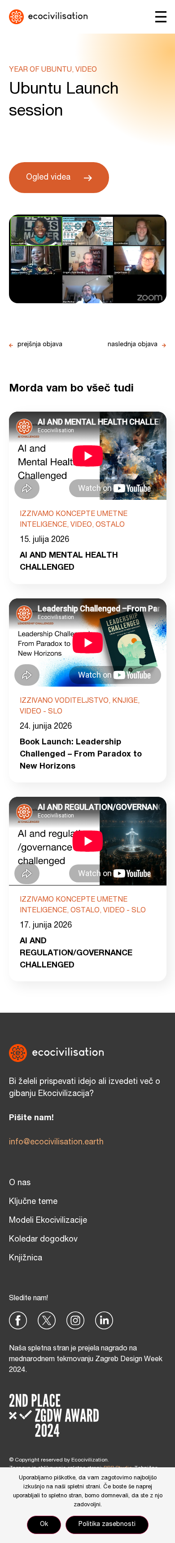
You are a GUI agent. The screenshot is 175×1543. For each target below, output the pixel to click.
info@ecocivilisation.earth (56, 1143)
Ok (44, 1525)
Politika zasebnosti (107, 1525)
